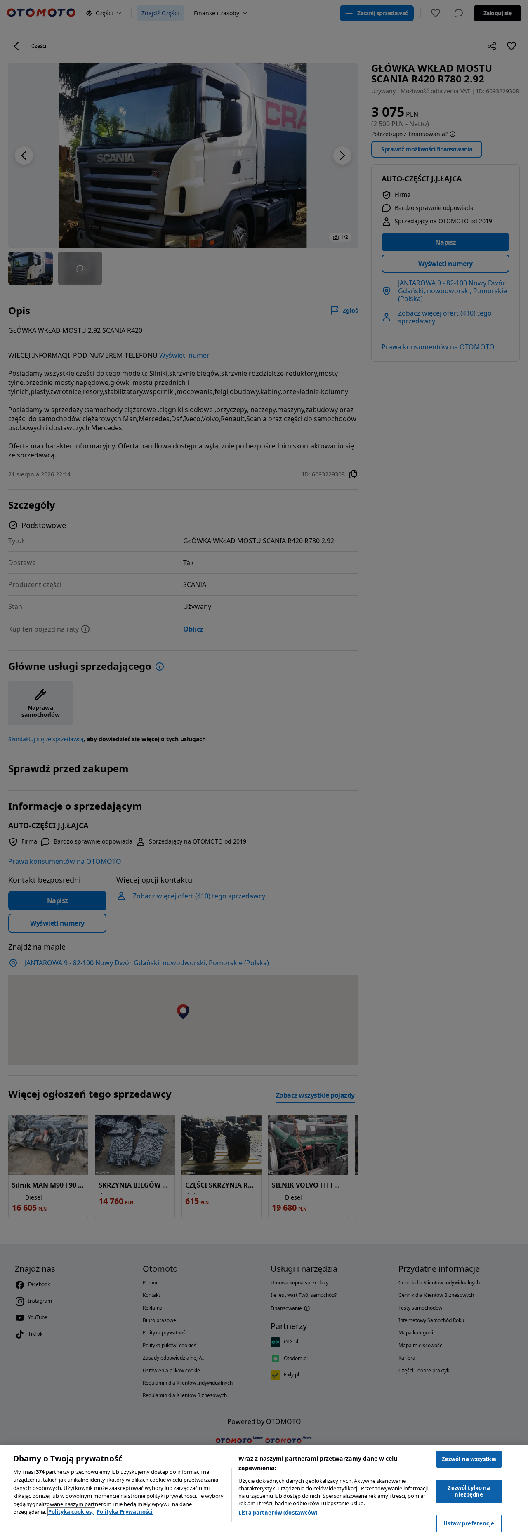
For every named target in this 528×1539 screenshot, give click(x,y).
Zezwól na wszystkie (469, 1459)
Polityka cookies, (71, 1511)
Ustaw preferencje (468, 1523)
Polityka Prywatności (125, 1511)
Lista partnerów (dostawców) (278, 1512)
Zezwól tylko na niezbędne (469, 1491)
